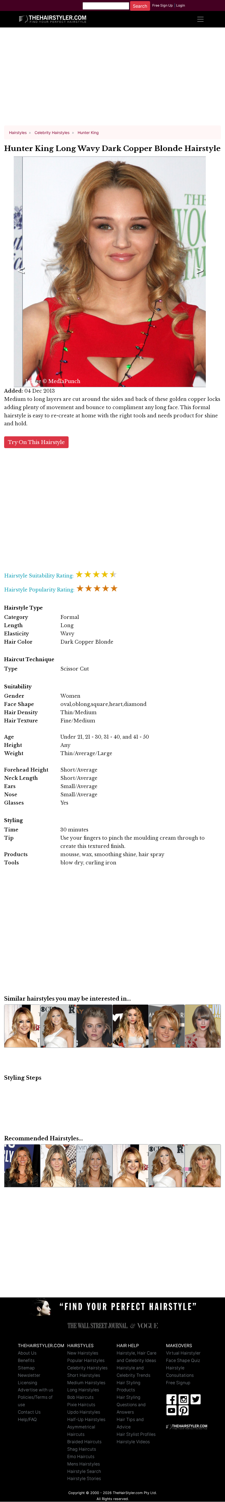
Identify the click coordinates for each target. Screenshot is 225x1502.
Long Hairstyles (83, 1389)
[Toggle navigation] (200, 19)
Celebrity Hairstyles (87, 1367)
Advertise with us (35, 1389)
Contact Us (29, 1412)
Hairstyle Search (84, 1471)
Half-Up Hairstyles (86, 1419)
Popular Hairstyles (86, 1360)
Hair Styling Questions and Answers (131, 1405)
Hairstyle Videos (133, 1441)
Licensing (27, 1382)
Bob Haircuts (80, 1397)
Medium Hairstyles (86, 1382)
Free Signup (178, 1382)
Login (180, 5)
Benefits (26, 1360)
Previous (19, 272)
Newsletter (29, 1375)
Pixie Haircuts (81, 1404)
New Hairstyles (82, 1353)
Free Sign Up (162, 5)
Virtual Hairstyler (183, 1353)
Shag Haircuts (81, 1449)
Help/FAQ (27, 1419)
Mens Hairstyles (83, 1464)
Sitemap (26, 1367)
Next (198, 272)
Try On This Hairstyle (36, 442)
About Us (27, 1353)
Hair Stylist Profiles (136, 1434)
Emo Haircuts (80, 1456)
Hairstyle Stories (84, 1478)
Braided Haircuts (84, 1441)
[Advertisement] (112, 79)
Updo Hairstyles (83, 1412)
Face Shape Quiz (183, 1360)
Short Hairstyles (83, 1375)
